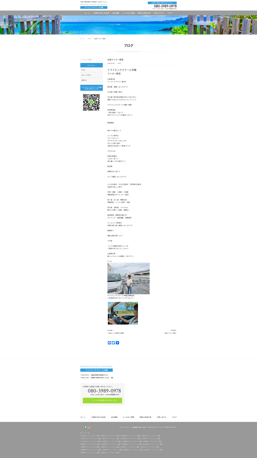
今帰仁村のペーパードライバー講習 (91, 438)
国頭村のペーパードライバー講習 (110, 435)
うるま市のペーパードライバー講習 (91, 441)
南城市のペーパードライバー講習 (130, 447)
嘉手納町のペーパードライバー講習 (153, 444)
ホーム (87, 13)
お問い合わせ (159, 13)
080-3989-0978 (165, 6)
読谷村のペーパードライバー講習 (150, 447)
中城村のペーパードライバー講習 (151, 438)
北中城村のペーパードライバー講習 (130, 438)
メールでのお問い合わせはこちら (104, 400)
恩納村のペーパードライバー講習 (151, 435)
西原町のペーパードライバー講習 (90, 444)
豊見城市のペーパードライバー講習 (91, 449)
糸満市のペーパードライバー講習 (90, 435)
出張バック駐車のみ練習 (116, 333)
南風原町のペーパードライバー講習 (132, 444)
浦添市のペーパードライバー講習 (154, 449)
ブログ (170, 13)
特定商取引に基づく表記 (139, 427)
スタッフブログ (86, 75)
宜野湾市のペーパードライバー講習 (133, 449)
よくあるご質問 (128, 13)
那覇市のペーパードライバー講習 (90, 452)
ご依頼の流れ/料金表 (101, 13)
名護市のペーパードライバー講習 (90, 447)
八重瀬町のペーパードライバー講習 (132, 441)
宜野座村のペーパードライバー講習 (130, 435)
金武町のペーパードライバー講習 (110, 452)
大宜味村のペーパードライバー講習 (112, 449)
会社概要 (115, 13)
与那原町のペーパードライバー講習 (110, 444)
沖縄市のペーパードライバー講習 (110, 447)
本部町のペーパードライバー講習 (152, 441)
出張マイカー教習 (170, 333)
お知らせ (84, 80)
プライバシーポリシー (125, 427)
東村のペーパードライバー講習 (110, 438)
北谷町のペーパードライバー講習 (111, 441)
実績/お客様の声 (144, 13)
